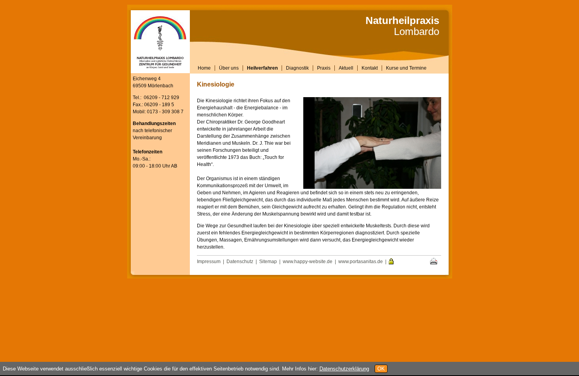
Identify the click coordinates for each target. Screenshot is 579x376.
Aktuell (346, 68)
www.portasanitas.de (360, 261)
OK (381, 369)
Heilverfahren (262, 68)
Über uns (229, 68)
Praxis (323, 68)
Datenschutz (239, 261)
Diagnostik (297, 68)
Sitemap (268, 261)
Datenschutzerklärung (344, 369)
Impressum (209, 261)
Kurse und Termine (406, 68)
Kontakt (370, 68)
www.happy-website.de (307, 261)
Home (204, 68)
